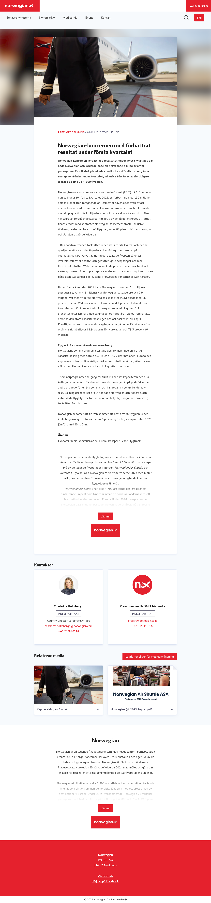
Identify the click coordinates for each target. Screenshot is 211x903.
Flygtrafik (134, 441)
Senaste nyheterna (19, 17)
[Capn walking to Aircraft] (68, 685)
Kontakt (106, 17)
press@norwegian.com (142, 621)
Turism (102, 441)
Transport (113, 441)
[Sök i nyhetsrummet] (186, 17)
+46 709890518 (68, 631)
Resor (124, 441)
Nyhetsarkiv (47, 17)
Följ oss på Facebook (105, 881)
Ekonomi (63, 441)
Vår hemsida (105, 876)
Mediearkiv (70, 17)
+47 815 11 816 (142, 626)
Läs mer (106, 516)
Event (89, 17)
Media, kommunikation (84, 441)
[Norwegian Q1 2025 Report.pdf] (142, 685)
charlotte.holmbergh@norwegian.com (68, 626)
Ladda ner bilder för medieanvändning (149, 656)
